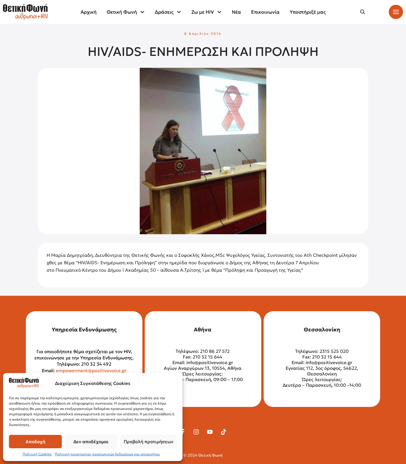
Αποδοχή (35, 441)
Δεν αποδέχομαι (90, 441)
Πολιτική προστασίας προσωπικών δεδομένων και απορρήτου (107, 454)
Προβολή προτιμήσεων (148, 441)
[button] (362, 12)
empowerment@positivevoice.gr (91, 370)
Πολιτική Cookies (37, 454)
